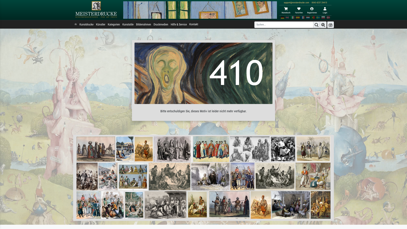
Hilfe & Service (179, 24)
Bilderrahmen (143, 24)
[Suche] (316, 24)
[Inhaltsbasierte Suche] (323, 24)
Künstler (100, 24)
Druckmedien (161, 24)
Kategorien (114, 24)
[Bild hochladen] (330, 24)
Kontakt (193, 24)
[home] (75, 24)
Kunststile (128, 24)
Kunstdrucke (86, 24)
